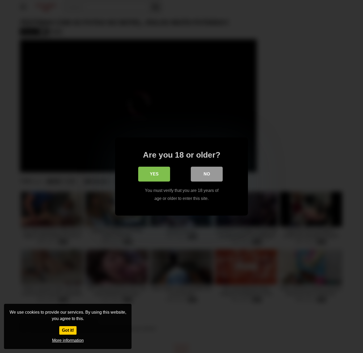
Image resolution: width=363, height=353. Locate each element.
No (207, 174)
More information (68, 340)
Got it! (68, 330)
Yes (154, 174)
